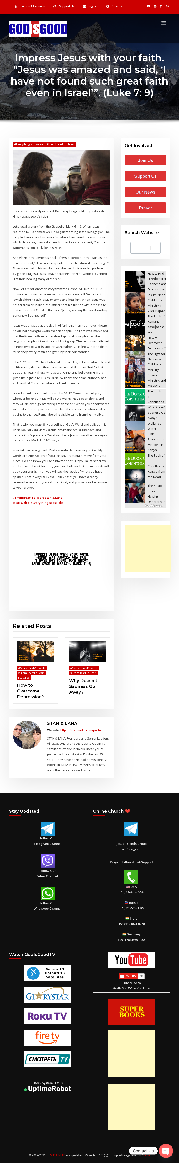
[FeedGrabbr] (145, 505)
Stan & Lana (53, 497)
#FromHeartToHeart (60, 144)
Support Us (66, 6)
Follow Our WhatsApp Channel (48, 906)
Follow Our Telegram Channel (48, 841)
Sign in (93, 6)
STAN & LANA (62, 723)
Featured (24, 677)
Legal (147, 1155)
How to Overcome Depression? (30, 691)
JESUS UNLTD (56, 1155)
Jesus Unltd (21, 503)
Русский (117, 6)
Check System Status (47, 1083)
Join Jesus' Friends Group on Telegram (132, 843)
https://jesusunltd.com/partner (82, 730)
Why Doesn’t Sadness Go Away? (83, 686)
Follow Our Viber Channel (47, 873)
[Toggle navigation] (163, 22)
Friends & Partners (32, 6)
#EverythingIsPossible (28, 144)
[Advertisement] (149, 548)
